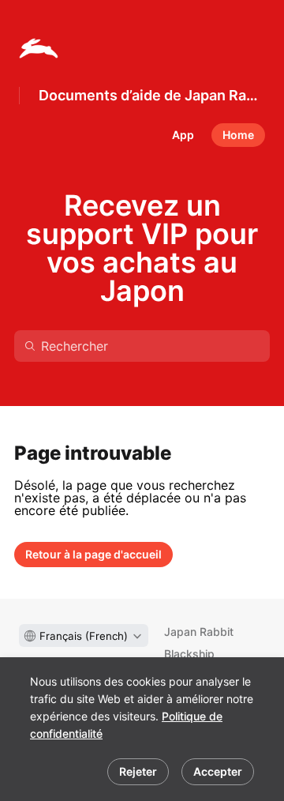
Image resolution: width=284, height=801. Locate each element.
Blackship (189, 653)
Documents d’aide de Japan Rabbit (152, 95)
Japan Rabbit (199, 631)
